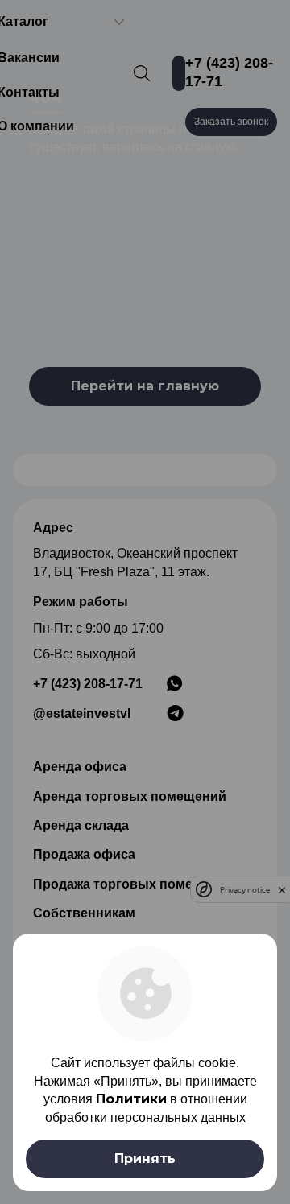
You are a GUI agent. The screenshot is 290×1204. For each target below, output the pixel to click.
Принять (145, 1158)
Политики (131, 1099)
